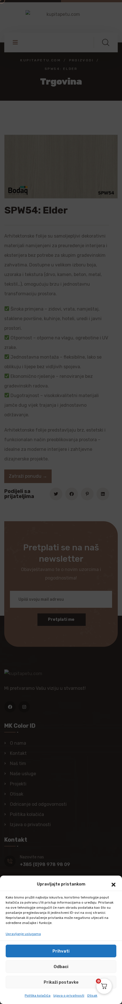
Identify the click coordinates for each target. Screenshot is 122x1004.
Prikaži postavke (61, 982)
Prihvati (61, 951)
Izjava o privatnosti (68, 995)
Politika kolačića (38, 995)
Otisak (92, 995)
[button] (113, 884)
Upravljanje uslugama (23, 934)
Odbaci (61, 966)
